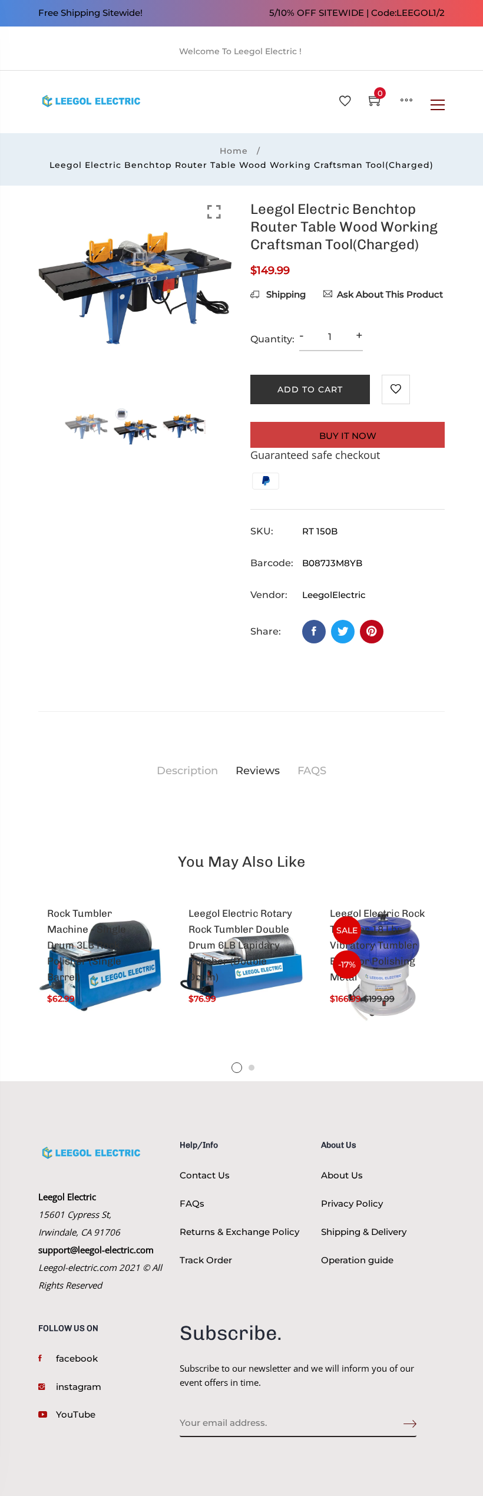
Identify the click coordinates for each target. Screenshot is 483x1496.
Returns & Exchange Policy (239, 1231)
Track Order (206, 1260)
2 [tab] (251, 1068)
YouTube (75, 1414)
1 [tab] (236, 1067)
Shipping (285, 294)
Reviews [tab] (258, 770)
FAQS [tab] (311, 770)
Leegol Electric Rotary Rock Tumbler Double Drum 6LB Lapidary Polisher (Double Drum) (240, 945)
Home (234, 151)
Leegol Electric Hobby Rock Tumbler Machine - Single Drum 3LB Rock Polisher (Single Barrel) (98, 937)
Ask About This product (390, 294)
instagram (78, 1386)
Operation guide (357, 1260)
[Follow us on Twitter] (343, 631)
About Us (342, 1175)
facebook (77, 1358)
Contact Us (205, 1175)
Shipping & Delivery (363, 1231)
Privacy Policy (352, 1203)
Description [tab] (187, 770)
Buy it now (347, 435)
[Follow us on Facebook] (314, 631)
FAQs (192, 1203)
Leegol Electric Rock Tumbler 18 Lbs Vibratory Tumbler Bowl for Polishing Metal (377, 945)
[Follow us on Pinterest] (371, 631)
